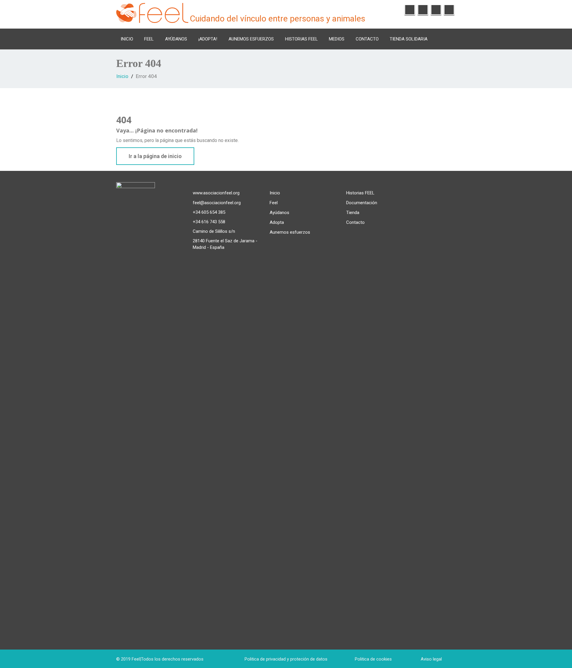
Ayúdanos (176, 39)
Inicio (127, 39)
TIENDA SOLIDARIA (409, 39)
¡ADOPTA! (207, 39)
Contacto (367, 39)
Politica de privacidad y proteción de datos (286, 659)
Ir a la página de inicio (155, 156)
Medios (336, 39)
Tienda (352, 212)
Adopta (277, 222)
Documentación (361, 202)
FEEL (149, 39)
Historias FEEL (301, 39)
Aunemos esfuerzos (251, 39)
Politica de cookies (373, 659)
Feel (274, 202)
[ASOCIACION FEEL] (152, 12)
